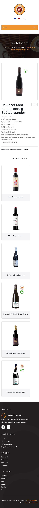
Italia (2, 481)
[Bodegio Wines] (19, 9)
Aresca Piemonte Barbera (15, 197)
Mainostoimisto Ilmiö (31, 503)
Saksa (22, 47)
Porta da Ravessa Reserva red (15, 353)
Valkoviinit (4, 465)
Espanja (3, 478)
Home (6, 47)
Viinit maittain (14, 47)
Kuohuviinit (4, 457)
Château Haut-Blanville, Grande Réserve (15, 314)
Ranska (3, 487)
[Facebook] (3, 427)
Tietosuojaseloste (6, 444)
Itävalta (3, 484)
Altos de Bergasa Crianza (15, 236)
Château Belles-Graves (36, 105)
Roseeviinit (4, 463)
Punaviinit (13, 149)
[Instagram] (8, 427)
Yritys (3, 438)
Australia (4, 475)
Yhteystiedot (5, 441)
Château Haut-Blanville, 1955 (16, 392)
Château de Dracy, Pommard (15, 275)
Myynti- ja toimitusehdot (9, 447)
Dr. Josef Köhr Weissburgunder (33, 105)
